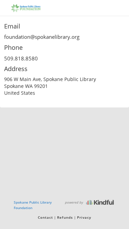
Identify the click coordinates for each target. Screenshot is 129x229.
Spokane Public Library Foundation (33, 205)
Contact (45, 217)
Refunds (65, 217)
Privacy (84, 217)
